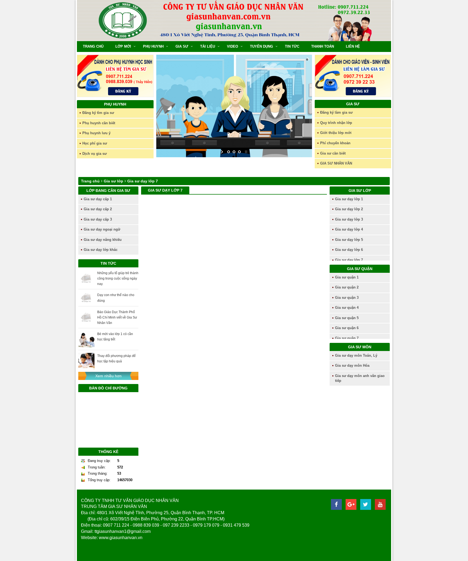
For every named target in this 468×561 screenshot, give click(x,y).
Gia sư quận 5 (347, 318)
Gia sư (182, 46)
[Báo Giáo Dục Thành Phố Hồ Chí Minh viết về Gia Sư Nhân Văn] (86, 317)
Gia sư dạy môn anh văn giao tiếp (360, 378)
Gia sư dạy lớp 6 (349, 250)
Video (232, 46)
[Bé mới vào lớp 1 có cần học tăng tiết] (86, 339)
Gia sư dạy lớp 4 (349, 229)
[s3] (234, 106)
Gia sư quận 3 (347, 298)
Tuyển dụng (261, 46)
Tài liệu (207, 46)
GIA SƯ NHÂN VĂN (336, 163)
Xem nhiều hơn (108, 376)
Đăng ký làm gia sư (336, 112)
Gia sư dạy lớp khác (101, 250)
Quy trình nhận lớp (336, 123)
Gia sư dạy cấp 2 (98, 209)
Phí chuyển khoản (335, 143)
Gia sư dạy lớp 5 (349, 240)
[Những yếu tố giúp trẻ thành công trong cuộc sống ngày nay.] (86, 278)
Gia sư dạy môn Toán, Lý (356, 355)
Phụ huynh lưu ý (96, 133)
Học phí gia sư (94, 143)
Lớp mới (123, 46)
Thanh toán (322, 46)
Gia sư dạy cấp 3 (98, 219)
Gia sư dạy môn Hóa (352, 365)
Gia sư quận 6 (347, 328)
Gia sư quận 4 (347, 308)
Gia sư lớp (113, 181)
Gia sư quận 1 (347, 277)
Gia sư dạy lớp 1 (349, 199)
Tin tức (292, 46)
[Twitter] (365, 504)
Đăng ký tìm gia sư (98, 113)
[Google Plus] (351, 504)
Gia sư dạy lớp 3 (349, 219)
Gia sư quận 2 (347, 287)
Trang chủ (93, 46)
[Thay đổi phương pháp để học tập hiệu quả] (86, 361)
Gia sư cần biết (333, 153)
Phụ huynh (153, 46)
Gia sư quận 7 (347, 338)
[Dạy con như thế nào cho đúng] (86, 297)
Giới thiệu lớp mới (336, 133)
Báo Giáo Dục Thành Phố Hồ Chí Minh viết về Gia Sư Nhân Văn (117, 317)
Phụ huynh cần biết (98, 123)
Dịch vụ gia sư (94, 154)
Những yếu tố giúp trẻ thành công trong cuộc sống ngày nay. (117, 278)
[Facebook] (336, 504)
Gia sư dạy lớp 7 (142, 181)
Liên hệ (353, 46)
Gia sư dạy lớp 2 (349, 209)
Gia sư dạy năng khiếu (103, 240)
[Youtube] (380, 504)
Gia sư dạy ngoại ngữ (102, 229)
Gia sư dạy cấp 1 (98, 199)
